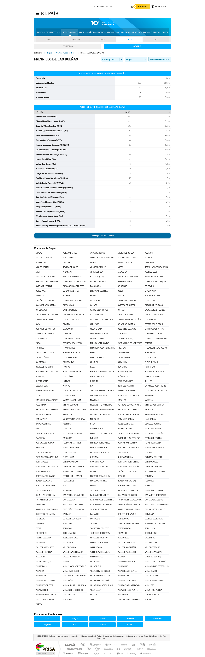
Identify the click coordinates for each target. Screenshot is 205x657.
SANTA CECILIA (69, 500)
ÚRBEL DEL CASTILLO (99, 538)
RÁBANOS (94, 471)
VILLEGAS (94, 595)
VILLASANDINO (42, 590)
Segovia (47, 624)
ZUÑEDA (39, 604)
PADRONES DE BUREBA (45, 433)
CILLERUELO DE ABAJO (127, 329)
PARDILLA (94, 438)
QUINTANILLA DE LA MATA (73, 467)
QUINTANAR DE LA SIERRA (128, 462)
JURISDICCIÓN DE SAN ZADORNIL (157, 391)
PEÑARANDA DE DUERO (127, 443)
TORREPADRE (41, 533)
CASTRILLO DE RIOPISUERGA (101, 319)
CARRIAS (121, 310)
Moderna (82, 653)
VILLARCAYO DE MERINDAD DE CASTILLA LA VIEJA (130, 585)
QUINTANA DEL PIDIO (153, 457)
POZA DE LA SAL (69, 452)
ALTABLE (148, 258)
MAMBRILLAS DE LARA (72, 400)
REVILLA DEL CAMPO (44, 481)
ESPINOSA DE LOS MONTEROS (130, 343)
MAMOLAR (94, 400)
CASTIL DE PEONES (125, 315)
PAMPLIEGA (40, 438)
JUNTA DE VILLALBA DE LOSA (102, 391)
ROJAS (93, 486)
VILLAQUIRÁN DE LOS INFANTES (102, 585)
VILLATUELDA (95, 590)
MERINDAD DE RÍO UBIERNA (47, 410)
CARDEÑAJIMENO (70, 310)
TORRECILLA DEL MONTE (100, 528)
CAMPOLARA (150, 300)
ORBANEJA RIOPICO (98, 429)
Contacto (59, 636)
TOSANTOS (122, 533)
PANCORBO (67, 438)
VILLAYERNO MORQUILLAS (46, 595)
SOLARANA (149, 514)
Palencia (130, 618)
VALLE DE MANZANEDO (45, 547)
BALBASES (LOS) (97, 277)
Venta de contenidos (71, 636)
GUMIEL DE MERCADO (44, 367)
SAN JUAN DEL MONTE (99, 495)
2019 (48, 40)
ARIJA (38, 272)
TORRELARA (150, 528)
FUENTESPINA (150, 357)
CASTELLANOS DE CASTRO (74, 315)
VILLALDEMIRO (151, 571)
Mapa (81, 32)
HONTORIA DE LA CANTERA (47, 372)
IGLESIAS (66, 386)
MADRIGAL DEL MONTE (99, 395)
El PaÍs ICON (107, 653)
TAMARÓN (40, 524)
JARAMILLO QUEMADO (45, 391)
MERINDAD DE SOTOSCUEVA (74, 410)
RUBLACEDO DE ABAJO (45, 490)
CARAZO (93, 305)
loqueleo (132, 653)
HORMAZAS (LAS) (125, 372)
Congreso (68, 46)
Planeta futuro (139, 649)
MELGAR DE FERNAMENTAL (101, 405)
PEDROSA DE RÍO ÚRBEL (100, 443)
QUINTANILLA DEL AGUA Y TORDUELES (48, 467)
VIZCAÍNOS (67, 599)
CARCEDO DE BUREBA (126, 305)
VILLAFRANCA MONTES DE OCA (75, 566)
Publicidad (83, 636)
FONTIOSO (40, 348)
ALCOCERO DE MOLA (44, 258)
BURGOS (121, 296)
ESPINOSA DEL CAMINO (99, 343)
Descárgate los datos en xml (102, 236)
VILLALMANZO (41, 576)
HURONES (94, 381)
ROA (64, 486)
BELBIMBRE (122, 286)
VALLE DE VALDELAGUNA (100, 552)
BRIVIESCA (40, 296)
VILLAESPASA (41, 566)
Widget (165, 32)
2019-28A (75, 40)
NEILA (92, 424)
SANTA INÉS (40, 505)
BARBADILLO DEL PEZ (99, 281)
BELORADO (149, 286)
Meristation (145, 653)
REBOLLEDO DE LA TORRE (155, 471)
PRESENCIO (149, 452)
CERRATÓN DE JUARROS (45, 329)
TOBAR (38, 528)
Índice (99, 638)
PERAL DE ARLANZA (153, 443)
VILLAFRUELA (95, 566)
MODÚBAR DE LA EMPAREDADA (102, 414)
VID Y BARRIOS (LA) (43, 562)
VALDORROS (68, 543)
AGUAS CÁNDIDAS (97, 253)
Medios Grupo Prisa (45, 653)
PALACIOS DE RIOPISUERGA (101, 433)
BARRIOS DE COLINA (44, 286)
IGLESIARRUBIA (42, 386)
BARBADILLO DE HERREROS (47, 281)
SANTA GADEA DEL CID (154, 500)
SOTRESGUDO (123, 519)
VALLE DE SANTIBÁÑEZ (127, 547)
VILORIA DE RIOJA (152, 595)
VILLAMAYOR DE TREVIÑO (100, 576)
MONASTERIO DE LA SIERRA (129, 414)
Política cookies (118, 636)
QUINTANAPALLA (97, 462)
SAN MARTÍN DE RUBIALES (155, 495)
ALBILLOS (149, 253)
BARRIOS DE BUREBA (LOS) (156, 281)
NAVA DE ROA (150, 419)
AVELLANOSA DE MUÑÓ (45, 277)
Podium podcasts (95, 653)
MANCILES (122, 400)
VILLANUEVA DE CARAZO (127, 581)
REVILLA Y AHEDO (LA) (127, 481)
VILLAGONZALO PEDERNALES (157, 566)
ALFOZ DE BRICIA (70, 258)
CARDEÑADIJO (41, 310)
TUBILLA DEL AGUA (43, 538)
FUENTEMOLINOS (97, 357)
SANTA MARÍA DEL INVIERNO (101, 505)
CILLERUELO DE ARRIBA (154, 329)
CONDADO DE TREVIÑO (99, 334)
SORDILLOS (40, 519)
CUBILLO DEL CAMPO (71, 338)
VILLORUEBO (123, 595)
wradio (97, 649)
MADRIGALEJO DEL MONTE (128, 395)
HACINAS (66, 367)
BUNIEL (93, 296)
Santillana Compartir (111, 645)
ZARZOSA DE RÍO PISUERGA (129, 599)
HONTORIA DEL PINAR (72, 372)
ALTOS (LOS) (41, 262)
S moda (119, 653)
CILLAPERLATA (96, 329)
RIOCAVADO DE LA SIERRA (46, 486)
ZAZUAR (148, 599)
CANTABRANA (68, 305)
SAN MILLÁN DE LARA (44, 500)
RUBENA (148, 486)
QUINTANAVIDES (151, 462)
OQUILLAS (67, 429)
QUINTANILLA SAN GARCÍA (128, 467)
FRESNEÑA (122, 348)
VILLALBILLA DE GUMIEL (127, 571)
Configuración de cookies (134, 636)
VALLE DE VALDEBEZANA (73, 552)
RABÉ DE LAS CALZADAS (127, 471)
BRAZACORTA (150, 291)
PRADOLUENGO (124, 452)
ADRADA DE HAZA (70, 253)
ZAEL (92, 599)
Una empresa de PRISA (45, 647)
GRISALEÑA (122, 362)
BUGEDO (66, 296)
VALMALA (121, 557)
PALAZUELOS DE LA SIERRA (128, 433)
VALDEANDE (150, 538)
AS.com (132, 645)
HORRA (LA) (40, 376)
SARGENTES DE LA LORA (45, 514)
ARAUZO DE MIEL (42, 267)
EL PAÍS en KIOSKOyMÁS (157, 636)
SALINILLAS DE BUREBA (45, 495)
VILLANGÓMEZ (68, 581)
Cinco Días (108, 649)
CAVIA (38, 324)
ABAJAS (39, 253)
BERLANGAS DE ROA (71, 291)
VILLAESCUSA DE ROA (126, 562)
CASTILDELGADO (97, 315)
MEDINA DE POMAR (70, 405)
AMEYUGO (67, 262)
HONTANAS (122, 367)
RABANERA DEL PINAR (72, 471)
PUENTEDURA (68, 457)
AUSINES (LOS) (151, 272)
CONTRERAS (123, 334)
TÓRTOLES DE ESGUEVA (100, 533)
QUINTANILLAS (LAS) (153, 467)
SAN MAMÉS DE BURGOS (127, 495)
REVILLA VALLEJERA (98, 481)
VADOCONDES (123, 538)
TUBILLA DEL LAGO (70, 538)
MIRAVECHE (67, 414)
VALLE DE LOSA (151, 543)
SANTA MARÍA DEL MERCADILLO (130, 505)
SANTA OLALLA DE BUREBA (47, 509)
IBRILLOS (148, 381)
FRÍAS (92, 353)
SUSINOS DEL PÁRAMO (154, 519)
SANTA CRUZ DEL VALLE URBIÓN (130, 500)
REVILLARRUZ (68, 481)
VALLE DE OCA (96, 547)
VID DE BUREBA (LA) (153, 557)
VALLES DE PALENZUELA (73, 557)
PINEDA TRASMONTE (98, 448)
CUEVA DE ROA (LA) (125, 338)
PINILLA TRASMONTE (44, 452)
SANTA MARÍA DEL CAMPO (73, 505)
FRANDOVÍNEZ (69, 348)
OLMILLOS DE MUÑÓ (153, 424)
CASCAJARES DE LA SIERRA (47, 315)
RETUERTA (149, 476)
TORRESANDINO (69, 533)
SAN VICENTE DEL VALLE (155, 509)
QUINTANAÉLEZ (42, 462)
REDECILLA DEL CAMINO (45, 476)
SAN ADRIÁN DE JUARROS (73, 495)
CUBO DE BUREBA (97, 338)
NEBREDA (67, 424)
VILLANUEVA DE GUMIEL (154, 581)
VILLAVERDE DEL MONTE (128, 590)
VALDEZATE (40, 543)
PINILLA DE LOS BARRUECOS (129, 448)
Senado (137, 46)
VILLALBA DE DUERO (71, 571)
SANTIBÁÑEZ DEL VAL (99, 509)
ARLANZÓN (67, 272)
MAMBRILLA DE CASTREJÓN (47, 400)
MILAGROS (149, 410)
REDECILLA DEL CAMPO (72, 476)
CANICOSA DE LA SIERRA (46, 305)
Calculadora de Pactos (138, 32)
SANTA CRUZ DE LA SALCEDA (102, 500)
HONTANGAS (150, 367)
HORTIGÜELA (68, 376)
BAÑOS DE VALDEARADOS (128, 277)
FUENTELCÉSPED (42, 357)
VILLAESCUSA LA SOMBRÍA (156, 562)
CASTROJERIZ (150, 319)
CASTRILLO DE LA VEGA (45, 319)
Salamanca (157, 618)
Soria (75, 624)
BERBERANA (40, 291)
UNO (89, 649)
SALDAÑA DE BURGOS (154, 490)
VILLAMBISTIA (123, 576)
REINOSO (121, 476)
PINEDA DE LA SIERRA (71, 448)
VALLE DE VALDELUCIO (127, 552)
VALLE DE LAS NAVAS (126, 543)
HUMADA (66, 381)
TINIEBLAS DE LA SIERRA (155, 524)
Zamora (130, 624)
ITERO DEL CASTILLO (126, 386)
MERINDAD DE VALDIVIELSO (129, 410)
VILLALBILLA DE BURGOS (100, 571)
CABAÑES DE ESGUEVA (45, 300)
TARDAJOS (67, 524)
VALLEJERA (40, 557)
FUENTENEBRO (124, 357)
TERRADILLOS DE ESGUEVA (128, 524)
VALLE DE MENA (69, 547)
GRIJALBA (94, 362)
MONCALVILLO (41, 419)
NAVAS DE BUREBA (43, 424)
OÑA (37, 429)
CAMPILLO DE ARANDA (127, 300)
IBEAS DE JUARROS (125, 381)
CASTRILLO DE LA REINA (154, 315)
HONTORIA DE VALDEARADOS (102, 372)
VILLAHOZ (40, 571)
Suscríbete (142, 7)
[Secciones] (37, 13)
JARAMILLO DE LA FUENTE (155, 386)
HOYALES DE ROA (97, 376)
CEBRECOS (94, 324)
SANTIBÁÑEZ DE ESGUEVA (73, 509)
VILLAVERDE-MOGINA (153, 590)
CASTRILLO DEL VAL (71, 319)
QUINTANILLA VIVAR (44, 471)
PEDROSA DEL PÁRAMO (45, 443)
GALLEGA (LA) (68, 362)
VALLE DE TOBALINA (44, 552)
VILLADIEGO (95, 562)
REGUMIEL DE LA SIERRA (100, 476)
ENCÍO (38, 343)
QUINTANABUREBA (125, 457)
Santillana (96, 645)
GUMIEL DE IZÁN (151, 362)
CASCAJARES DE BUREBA (155, 310)
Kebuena (149, 649)
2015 (129, 40)
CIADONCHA (68, 329)
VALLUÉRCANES (96, 557)
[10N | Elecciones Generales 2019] (102, 23)
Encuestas (155, 32)
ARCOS (120, 267)
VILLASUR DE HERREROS (73, 590)
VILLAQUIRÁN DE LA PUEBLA (74, 585)
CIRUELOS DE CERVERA (45, 334)
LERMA (38, 395)
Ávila (47, 618)
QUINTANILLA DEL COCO (100, 467)
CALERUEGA (95, 300)
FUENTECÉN (150, 353)
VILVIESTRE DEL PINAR (45, 599)
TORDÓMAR (68, 528)
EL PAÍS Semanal (129, 649)
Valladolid (102, 624)
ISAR (92, 386)
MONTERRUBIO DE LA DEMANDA (75, 419)
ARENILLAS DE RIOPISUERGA (156, 267)
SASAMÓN (94, 514)
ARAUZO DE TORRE (98, 267)
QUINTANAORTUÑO (71, 462)
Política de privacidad (104, 636)
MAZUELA (149, 400)
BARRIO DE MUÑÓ (125, 281)
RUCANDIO (67, 490)
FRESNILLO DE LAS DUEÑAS (156, 348)
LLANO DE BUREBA (70, 395)
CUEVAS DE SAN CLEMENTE (156, 338)
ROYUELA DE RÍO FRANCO (128, 486)
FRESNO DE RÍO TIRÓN (45, 353)
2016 (102, 40)
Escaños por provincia (95, 32)
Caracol (151, 645)
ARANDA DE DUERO (125, 262)
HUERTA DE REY (42, 381)
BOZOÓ (120, 291)
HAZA (92, 367)
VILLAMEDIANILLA (152, 576)
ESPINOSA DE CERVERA (72, 343)
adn (141, 645)
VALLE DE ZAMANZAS (153, 552)
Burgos (75, 618)
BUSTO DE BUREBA (152, 296)
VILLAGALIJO (123, 566)
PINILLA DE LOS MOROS (154, 448)
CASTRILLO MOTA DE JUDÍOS (129, 319)
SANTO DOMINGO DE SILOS (129, 509)
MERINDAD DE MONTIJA (154, 405)
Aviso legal (92, 636)
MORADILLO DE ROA (126, 419)
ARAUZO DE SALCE (70, 267)
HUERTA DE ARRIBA (153, 376)
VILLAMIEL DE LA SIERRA (45, 581)
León (102, 618)
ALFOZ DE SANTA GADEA (128, 258)
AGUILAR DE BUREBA (126, 253)
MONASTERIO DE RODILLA (155, 414)
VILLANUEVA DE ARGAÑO (100, 581)
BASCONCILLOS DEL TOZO (73, 286)
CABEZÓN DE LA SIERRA (72, 300)
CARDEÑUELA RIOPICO (99, 310)
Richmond (68, 653)
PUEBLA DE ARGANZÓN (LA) (47, 457)
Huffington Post (74, 649)
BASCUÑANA (95, 286)
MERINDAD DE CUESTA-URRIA (129, 405)
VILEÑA (66, 562)
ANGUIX (93, 262)
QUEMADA (94, 457)
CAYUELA (66, 324)
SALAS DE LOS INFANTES (128, 490)
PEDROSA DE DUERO (153, 438)
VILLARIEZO (149, 585)
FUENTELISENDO (70, 357)
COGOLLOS (67, 334)
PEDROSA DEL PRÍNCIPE (72, 443)
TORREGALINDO (124, 528)
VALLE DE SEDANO (152, 547)
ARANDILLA (149, 262)
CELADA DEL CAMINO (126, 324)
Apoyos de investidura (117, 32)
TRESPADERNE (151, 533)
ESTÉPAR (148, 343)
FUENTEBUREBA (124, 353)
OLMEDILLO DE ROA (125, 424)
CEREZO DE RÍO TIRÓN (154, 324)
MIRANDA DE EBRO (43, 414)
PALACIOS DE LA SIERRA (72, 433)
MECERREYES (41, 405)
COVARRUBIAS (41, 338)
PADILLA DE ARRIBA (153, 429)
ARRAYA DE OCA (96, 272)
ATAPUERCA (122, 272)
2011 (156, 40)
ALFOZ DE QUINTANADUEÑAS (102, 258)
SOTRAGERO (95, 519)
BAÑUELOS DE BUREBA (154, 277)
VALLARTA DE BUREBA (99, 543)
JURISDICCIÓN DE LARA (127, 391)
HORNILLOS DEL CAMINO (155, 372)
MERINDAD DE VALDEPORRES (102, 410)
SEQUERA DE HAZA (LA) (127, 514)
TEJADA (93, 524)
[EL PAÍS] (50, 13)
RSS (104, 638)
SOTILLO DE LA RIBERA (72, 519)
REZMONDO (149, 481)
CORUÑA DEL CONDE (153, 334)
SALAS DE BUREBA (97, 490)
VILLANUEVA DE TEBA (44, 585)
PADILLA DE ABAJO (125, 429)
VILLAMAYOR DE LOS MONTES (75, 576)
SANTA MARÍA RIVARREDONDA (157, 505)
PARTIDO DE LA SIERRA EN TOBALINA (130, 438)
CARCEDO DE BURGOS (154, 305)
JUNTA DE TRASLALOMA (73, 391)
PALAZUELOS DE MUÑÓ (154, 433)
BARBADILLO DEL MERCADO (74, 281)
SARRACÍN (67, 514)
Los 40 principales (83, 645)
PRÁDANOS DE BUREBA (99, 452)
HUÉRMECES (123, 376)
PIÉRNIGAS (40, 448)
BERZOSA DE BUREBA (99, 291)
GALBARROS (41, 362)
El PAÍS (70, 645)
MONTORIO (94, 419)
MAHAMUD (149, 395)
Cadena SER (123, 645)
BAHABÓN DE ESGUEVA (72, 277)
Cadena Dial (118, 649)
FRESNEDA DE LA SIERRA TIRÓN (102, 348)
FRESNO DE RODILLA (71, 353)
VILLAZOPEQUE (69, 595)
